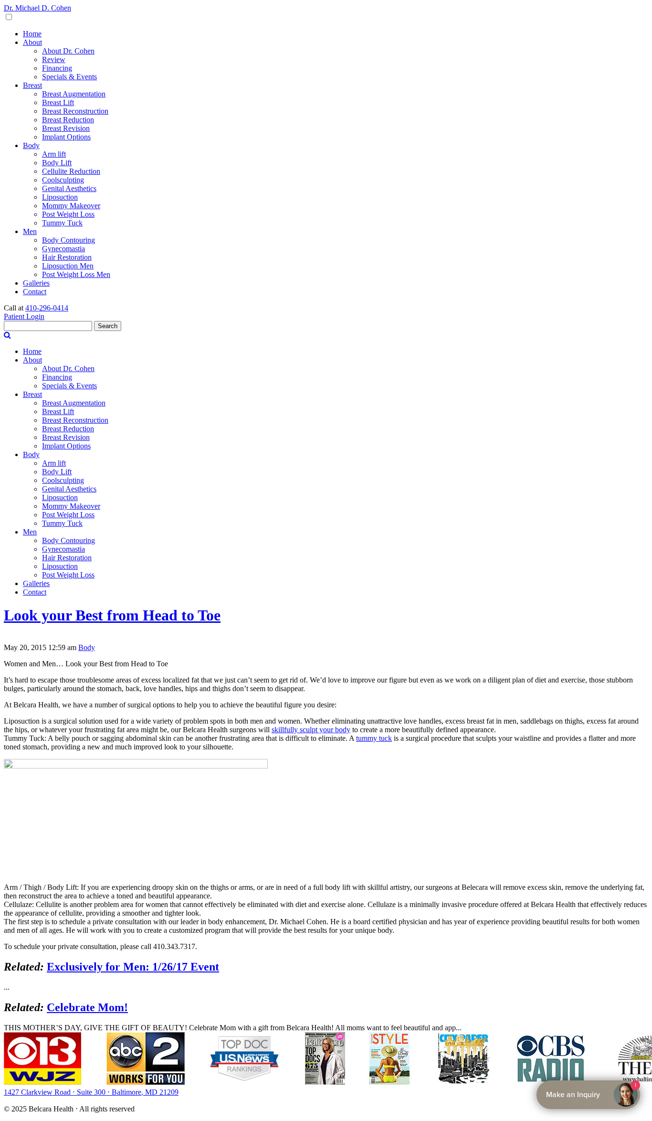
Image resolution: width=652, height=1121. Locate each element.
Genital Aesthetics (69, 188)
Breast (32, 85)
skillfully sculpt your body (311, 730)
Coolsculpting (63, 180)
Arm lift (54, 154)
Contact (34, 292)
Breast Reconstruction (75, 111)
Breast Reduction (68, 120)
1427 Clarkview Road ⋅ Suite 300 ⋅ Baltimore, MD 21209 (91, 1092)
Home (32, 34)
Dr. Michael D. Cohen (37, 8)
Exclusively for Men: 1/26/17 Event (133, 967)
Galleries (36, 283)
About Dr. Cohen (68, 51)
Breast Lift (58, 102)
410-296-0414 (46, 308)
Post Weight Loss (68, 214)
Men (30, 231)
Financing (57, 68)
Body (31, 145)
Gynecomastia (63, 249)
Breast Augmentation (73, 94)
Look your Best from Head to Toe (112, 615)
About (32, 42)
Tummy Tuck (62, 223)
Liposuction (60, 197)
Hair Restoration (67, 257)
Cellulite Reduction (71, 171)
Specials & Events (69, 77)
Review (53, 59)
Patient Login (24, 316)
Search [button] (107, 326)
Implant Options (66, 137)
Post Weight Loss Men (76, 274)
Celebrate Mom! (87, 1007)
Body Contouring (68, 240)
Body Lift (57, 163)
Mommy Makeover (71, 206)
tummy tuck (374, 738)
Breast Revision (66, 128)
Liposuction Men (68, 266)
